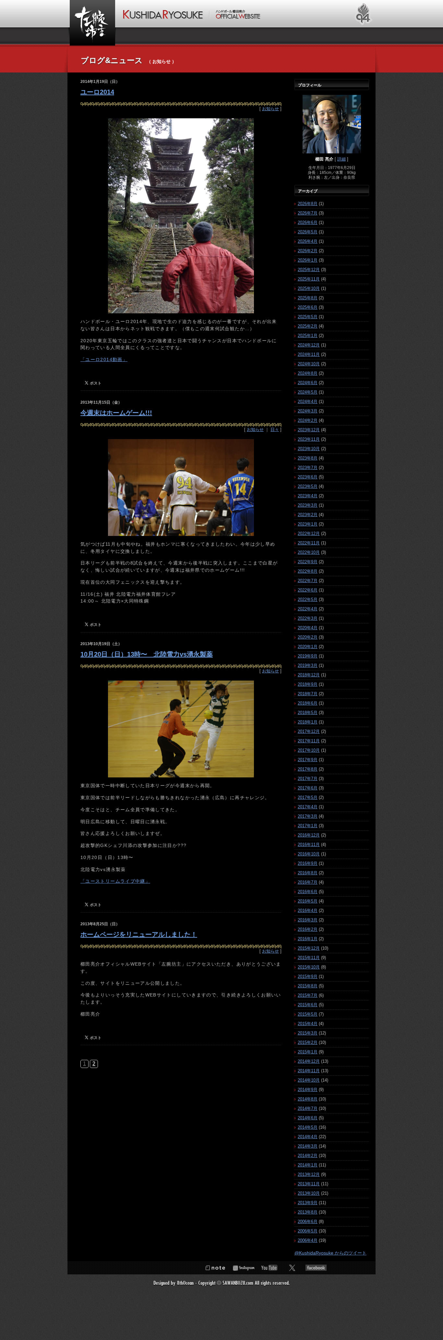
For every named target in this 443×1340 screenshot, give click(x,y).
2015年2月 (307, 1042)
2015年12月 (309, 948)
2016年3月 (307, 919)
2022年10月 (309, 552)
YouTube (269, 1267)
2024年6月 (307, 382)
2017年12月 (309, 731)
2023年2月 (307, 514)
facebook (316, 1267)
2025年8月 (307, 297)
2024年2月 (307, 420)
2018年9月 (307, 684)
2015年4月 (307, 1023)
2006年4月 (307, 1240)
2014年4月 (307, 1136)
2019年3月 (307, 665)
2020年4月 (307, 627)
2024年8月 (307, 373)
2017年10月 (309, 750)
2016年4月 (307, 910)
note (215, 1267)
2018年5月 (307, 712)
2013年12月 (309, 1174)
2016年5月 (307, 901)
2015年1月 (307, 1051)
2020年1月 (307, 646)
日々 (274, 429)
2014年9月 (307, 1089)
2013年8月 (307, 1212)
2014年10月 (309, 1080)
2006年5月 (307, 1231)
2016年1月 (307, 938)
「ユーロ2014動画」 (103, 359)
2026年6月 (307, 222)
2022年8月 (307, 571)
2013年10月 (309, 1193)
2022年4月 (307, 608)
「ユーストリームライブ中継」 (115, 881)
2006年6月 (307, 1221)
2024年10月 (309, 363)
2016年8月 (307, 872)
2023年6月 (307, 477)
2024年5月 (307, 392)
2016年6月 (307, 891)
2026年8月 (307, 203)
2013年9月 (307, 1202)
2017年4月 (307, 806)
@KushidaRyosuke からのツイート (330, 1252)
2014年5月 (307, 1127)
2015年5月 (307, 1014)
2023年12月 (309, 429)
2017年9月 (307, 759)
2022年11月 (309, 542)
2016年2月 (307, 929)
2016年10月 (309, 854)
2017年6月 (307, 788)
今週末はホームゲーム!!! (116, 412)
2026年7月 (307, 213)
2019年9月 (307, 656)
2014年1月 (307, 1165)
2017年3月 (307, 816)
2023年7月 (307, 467)
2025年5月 (307, 316)
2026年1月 (307, 260)
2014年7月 (307, 1108)
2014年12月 (309, 1061)
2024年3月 (307, 411)
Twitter (292, 1267)
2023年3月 (307, 505)
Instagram (244, 1267)
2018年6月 (307, 703)
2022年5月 (307, 599)
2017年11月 (309, 740)
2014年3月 (307, 1146)
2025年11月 (309, 279)
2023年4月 (307, 495)
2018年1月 (307, 722)
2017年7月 (307, 778)
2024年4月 (307, 401)
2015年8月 (307, 985)
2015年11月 (309, 957)
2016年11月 (309, 844)
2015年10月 (309, 967)
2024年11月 (309, 354)
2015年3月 (307, 1033)
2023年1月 (307, 524)
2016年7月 (307, 882)
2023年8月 (307, 458)
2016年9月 (307, 863)
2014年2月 (307, 1155)
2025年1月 (307, 335)
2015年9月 (307, 976)
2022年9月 (307, 561)
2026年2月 (307, 250)
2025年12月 (309, 269)
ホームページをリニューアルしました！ (138, 934)
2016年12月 (309, 835)
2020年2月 (307, 637)
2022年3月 (307, 618)
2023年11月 (309, 439)
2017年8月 (307, 769)
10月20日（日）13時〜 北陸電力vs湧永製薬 (146, 654)
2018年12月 (309, 674)
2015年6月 (307, 1004)
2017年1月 (307, 825)
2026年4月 (307, 241)
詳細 (341, 159)
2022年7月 (307, 580)
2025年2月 (307, 326)
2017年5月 (307, 797)
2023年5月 (307, 486)
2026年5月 (307, 231)
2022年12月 (309, 533)
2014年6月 (307, 1117)
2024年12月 (309, 345)
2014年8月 (307, 1099)
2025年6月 (307, 307)
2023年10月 (309, 448)
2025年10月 (309, 288)
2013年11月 (309, 1183)
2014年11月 (309, 1070)
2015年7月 (307, 995)
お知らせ (270, 108)
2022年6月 (307, 590)
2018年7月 (307, 693)
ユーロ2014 (97, 92)
